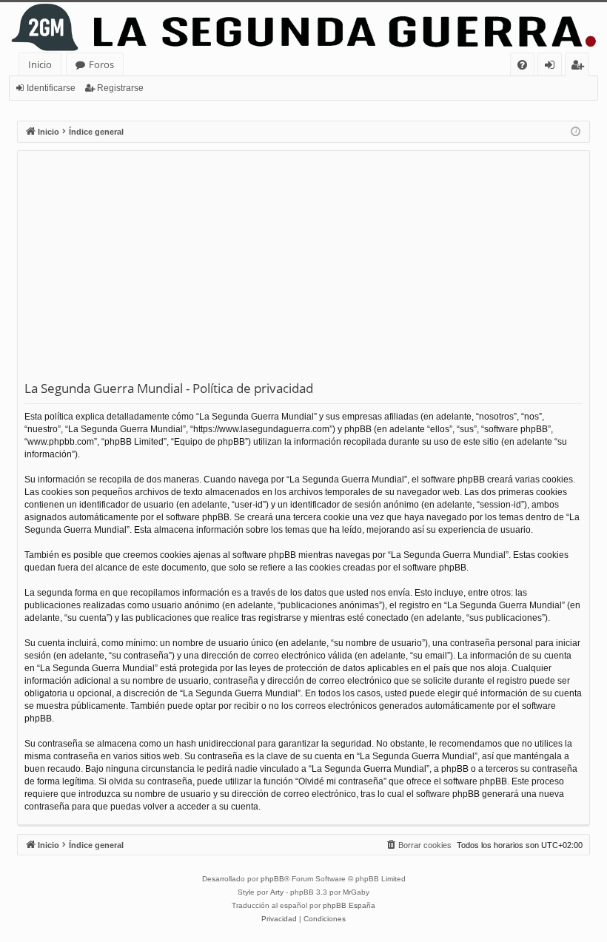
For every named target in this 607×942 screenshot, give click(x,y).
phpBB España (349, 905)
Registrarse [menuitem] (580, 67)
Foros (101, 64)
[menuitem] (522, 64)
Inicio (40, 64)
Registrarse (120, 88)
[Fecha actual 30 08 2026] (575, 132)
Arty (277, 892)
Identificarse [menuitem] (552, 67)
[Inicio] (303, 27)
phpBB (272, 879)
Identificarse (51, 88)
